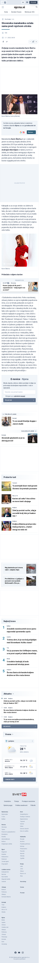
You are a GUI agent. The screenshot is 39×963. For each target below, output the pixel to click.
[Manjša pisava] (30, 41)
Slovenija (13, 283)
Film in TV (15, 495)
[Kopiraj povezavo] (6, 41)
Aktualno (8, 694)
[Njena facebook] (15, 952)
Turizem (14, 483)
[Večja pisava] (36, 41)
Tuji (8, 647)
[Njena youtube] (19, 952)
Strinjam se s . (15, 396)
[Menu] (3, 7)
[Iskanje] (36, 7)
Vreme (8, 734)
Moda (8, 658)
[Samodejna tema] (23, 2)
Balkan (8, 626)
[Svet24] (4, 2)
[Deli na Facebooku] (3, 41)
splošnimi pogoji (19, 396)
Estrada (4, 435)
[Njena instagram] (22, 952)
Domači (14, 418)
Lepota (9, 637)
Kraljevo (14, 507)
